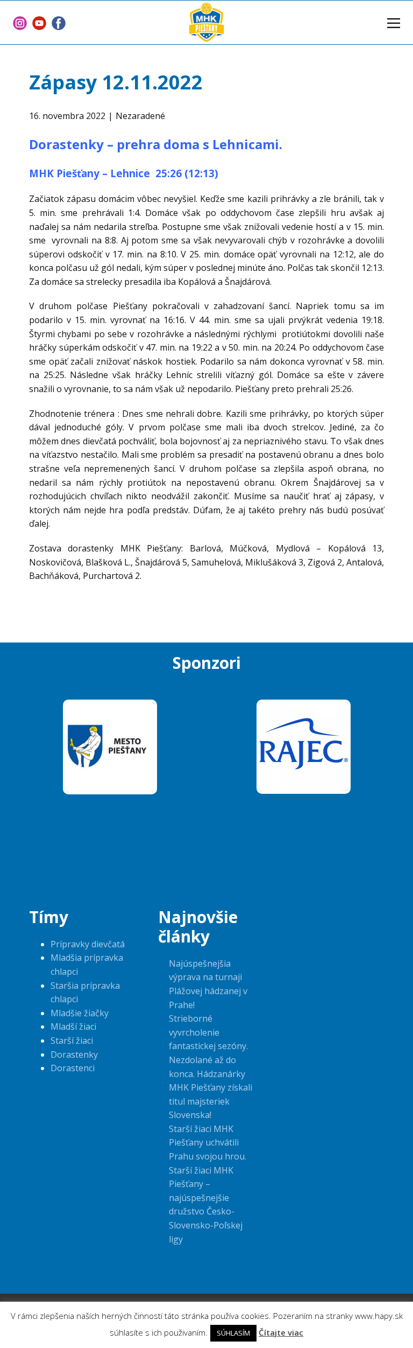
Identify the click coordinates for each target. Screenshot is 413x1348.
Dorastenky (74, 1054)
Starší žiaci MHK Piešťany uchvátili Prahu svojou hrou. (207, 1142)
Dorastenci (73, 1068)
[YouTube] (39, 23)
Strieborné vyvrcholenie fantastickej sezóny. (208, 1032)
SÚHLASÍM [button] (233, 1333)
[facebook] (59, 23)
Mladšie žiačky (80, 1013)
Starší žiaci (72, 1040)
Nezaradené (140, 116)
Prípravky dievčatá (88, 944)
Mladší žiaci (73, 1026)
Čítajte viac (281, 1332)
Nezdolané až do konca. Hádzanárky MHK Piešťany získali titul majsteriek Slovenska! (210, 1087)
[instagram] (20, 23)
